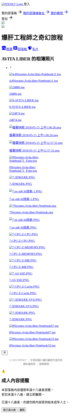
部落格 (23, 49)
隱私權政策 (29, 364)
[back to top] (5, 352)
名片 (35, 49)
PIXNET (22, 360)
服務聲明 (44, 364)
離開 (22, 409)
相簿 (9, 49)
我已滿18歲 (9, 409)
